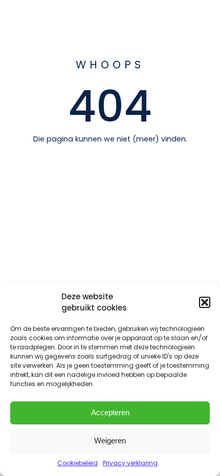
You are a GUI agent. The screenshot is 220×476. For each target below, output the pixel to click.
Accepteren (110, 412)
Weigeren (110, 440)
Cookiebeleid (77, 463)
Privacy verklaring (130, 463)
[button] (205, 302)
